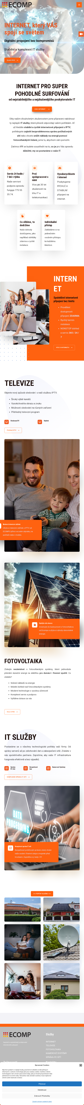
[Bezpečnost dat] (25, 768)
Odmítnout (42, 1090)
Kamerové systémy (58, 767)
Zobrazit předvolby (42, 1096)
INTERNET (51, 1041)
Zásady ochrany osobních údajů (42, 1101)
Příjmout (42, 1084)
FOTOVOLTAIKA (53, 1049)
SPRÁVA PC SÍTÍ (53, 1057)
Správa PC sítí (12, 768)
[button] (81, 1065)
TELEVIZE (50, 1045)
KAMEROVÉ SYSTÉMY (56, 1053)
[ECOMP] (17, 4)
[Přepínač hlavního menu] (79, 4)
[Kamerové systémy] (48, 768)
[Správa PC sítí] (6, 768)
